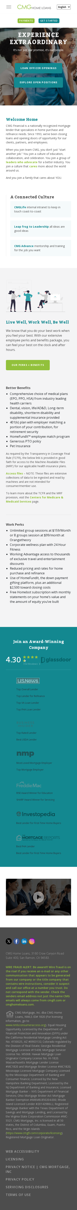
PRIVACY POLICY (20, 1179)
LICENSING (15, 1159)
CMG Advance (24, 246)
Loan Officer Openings (38, 68)
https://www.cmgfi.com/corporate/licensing (34, 1133)
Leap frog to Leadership (31, 226)
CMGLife (20, 207)
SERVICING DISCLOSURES (27, 1187)
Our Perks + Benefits (28, 365)
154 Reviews (30, 664)
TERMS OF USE (18, 1195)
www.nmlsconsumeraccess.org (25, 1025)
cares (33, 166)
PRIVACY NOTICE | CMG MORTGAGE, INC (38, 1169)
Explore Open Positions (38, 82)
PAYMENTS (26, 20)
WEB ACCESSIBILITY (22, 1151)
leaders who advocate (22, 162)
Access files (14, 473)
